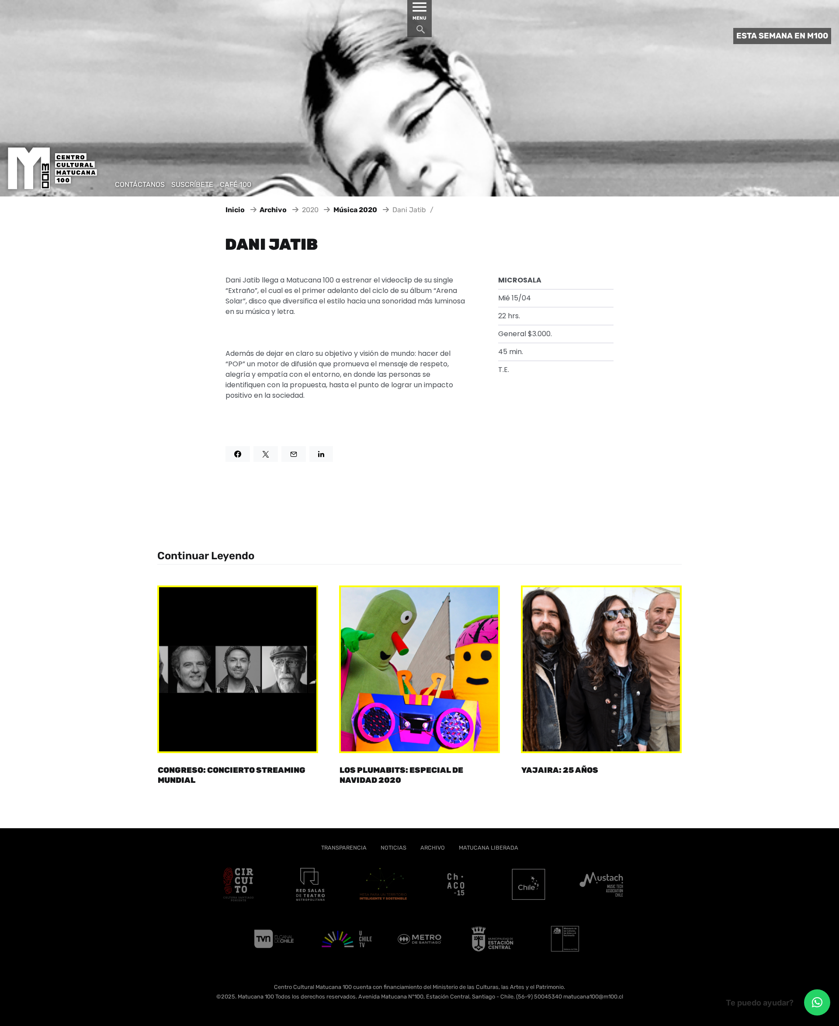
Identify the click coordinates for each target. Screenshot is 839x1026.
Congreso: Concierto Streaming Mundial (231, 775)
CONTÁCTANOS (140, 184)
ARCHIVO (432, 847)
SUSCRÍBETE (192, 184)
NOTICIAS (393, 847)
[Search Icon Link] (421, 32)
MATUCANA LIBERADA (488, 847)
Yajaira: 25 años (559, 770)
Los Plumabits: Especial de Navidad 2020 (401, 775)
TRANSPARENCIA (344, 847)
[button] (817, 1002)
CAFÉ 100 (235, 184)
